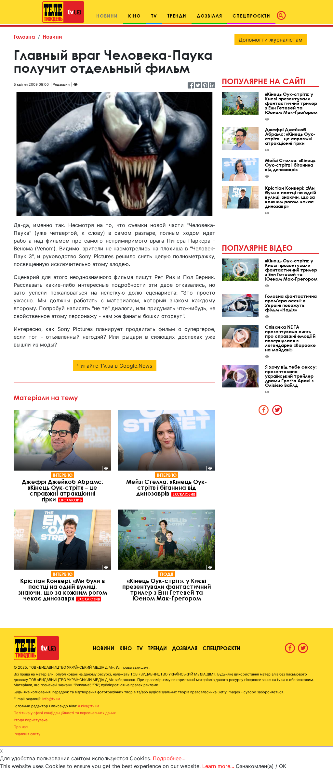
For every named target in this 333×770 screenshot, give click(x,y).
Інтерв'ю (63, 475)
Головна (24, 36)
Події (166, 574)
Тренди (157, 648)
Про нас (21, 727)
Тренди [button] (176, 16)
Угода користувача (30, 720)
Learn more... (218, 766)
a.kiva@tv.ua (88, 706)
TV (140, 648)
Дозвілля (184, 648)
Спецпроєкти (221, 648)
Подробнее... (169, 758)
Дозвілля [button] (209, 16)
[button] (283, 15)
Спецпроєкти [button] (251, 16)
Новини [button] (107, 16)
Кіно (125, 648)
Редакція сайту (27, 734)
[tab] (264, 410)
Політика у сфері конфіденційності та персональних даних (65, 713)
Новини (52, 36)
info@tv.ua (51, 699)
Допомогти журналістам (270, 39)
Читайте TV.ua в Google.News (114, 365)
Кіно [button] (134, 16)
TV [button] (154, 16)
